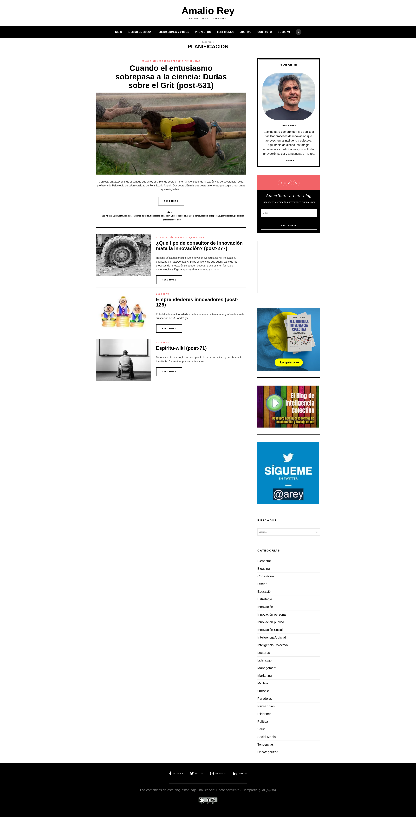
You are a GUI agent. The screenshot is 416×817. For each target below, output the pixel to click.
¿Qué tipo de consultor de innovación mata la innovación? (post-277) (199, 245)
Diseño (262, 584)
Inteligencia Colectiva (272, 645)
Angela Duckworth (114, 216)
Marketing (264, 675)
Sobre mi (284, 32)
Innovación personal (271, 614)
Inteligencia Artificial (271, 637)
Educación (149, 61)
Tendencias (193, 61)
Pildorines (264, 714)
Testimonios (225, 32)
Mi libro (262, 683)
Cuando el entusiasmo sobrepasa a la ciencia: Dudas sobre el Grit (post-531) (171, 77)
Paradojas (264, 698)
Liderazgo (264, 660)
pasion (190, 216)
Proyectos (203, 32)
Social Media (266, 737)
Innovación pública (270, 622)
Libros (174, 216)
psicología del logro (172, 220)
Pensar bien (266, 706)
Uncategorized (267, 752)
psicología (239, 216)
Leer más (289, 160)
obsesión (182, 216)
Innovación (265, 607)
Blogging (263, 568)
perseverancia (201, 216)
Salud (261, 729)
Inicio (118, 32)
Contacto (264, 32)
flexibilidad (155, 216)
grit (162, 216)
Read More (171, 201)
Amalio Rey (208, 11)
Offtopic (177, 61)
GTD (167, 216)
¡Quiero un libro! (139, 32)
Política (262, 721)
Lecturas (163, 61)
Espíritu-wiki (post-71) (181, 348)
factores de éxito (140, 216)
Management (266, 668)
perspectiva (214, 216)
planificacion (227, 216)
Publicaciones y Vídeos (173, 32)
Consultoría (165, 237)
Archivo (246, 32)
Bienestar (264, 561)
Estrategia (182, 237)
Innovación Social (270, 630)
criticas (127, 216)
